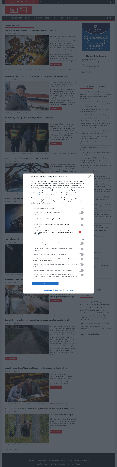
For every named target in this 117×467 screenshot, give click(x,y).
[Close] (90, 177)
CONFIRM (45, 283)
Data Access (58, 290)
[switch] (81, 212)
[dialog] (58, 233)
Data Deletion (48, 290)
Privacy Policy (69, 290)
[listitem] (58, 208)
